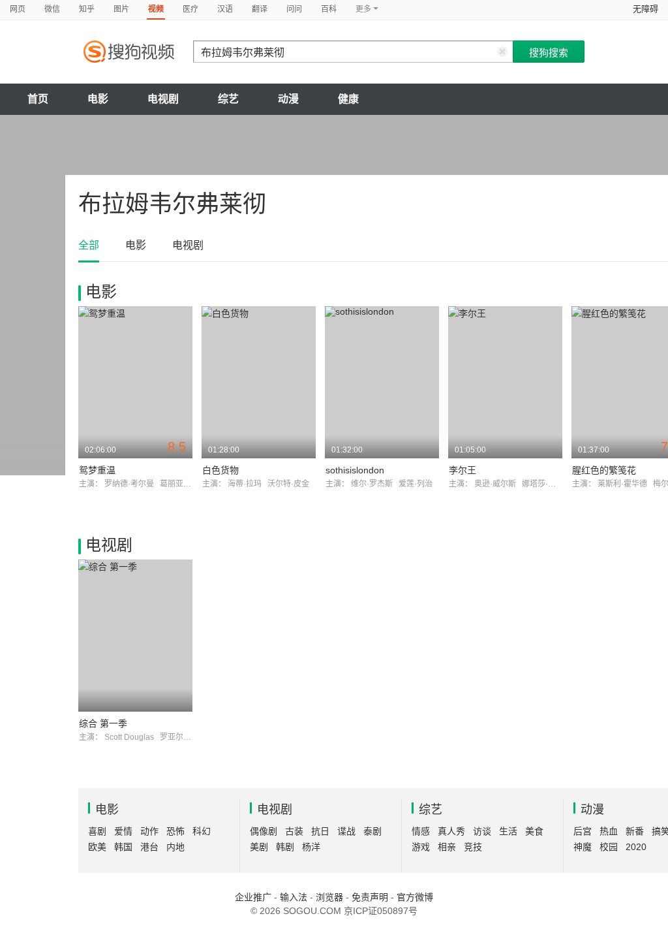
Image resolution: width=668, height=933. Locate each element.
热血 (609, 831)
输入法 (293, 897)
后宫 (582, 831)
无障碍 (645, 9)
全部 (88, 245)
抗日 (320, 831)
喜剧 (97, 831)
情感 (421, 831)
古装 (294, 831)
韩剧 (285, 847)
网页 (17, 9)
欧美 (97, 847)
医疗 (190, 9)
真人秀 (451, 831)
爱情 (123, 831)
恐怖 (175, 831)
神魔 (582, 847)
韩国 (123, 847)
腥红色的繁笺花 (604, 470)
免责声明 (370, 897)
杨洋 (311, 847)
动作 (149, 831)
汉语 (225, 9)
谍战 (346, 831)
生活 (508, 831)
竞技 (473, 847)
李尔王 (462, 470)
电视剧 (163, 98)
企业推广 (253, 897)
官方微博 (415, 897)
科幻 (201, 831)
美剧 (259, 847)
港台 (149, 847)
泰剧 (372, 831)
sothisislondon (355, 470)
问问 (294, 9)
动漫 (288, 98)
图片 (121, 9)
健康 (348, 98)
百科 (329, 9)
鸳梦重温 (97, 470)
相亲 (447, 847)
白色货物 (220, 470)
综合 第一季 (103, 723)
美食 (534, 831)
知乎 (87, 9)
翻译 (259, 9)
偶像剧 (263, 831)
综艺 (228, 98)
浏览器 (329, 897)
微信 (52, 9)
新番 (635, 831)
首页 (37, 98)
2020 (636, 847)
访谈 (482, 831)
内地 (175, 847)
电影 (97, 98)
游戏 (421, 847)
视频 (156, 9)
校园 (609, 847)
